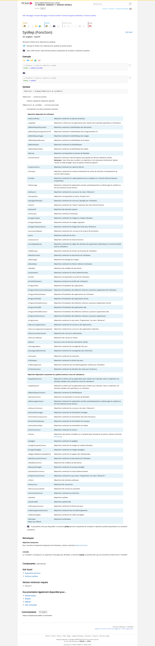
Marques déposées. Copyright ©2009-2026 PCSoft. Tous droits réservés (78, 639)
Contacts (95, 636)
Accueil (104, 9)
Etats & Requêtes (31, 605)
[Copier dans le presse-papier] (130, 65)
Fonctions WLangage (40, 16)
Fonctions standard (54, 16)
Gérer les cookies (104, 636)
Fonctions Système (90, 16)
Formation (88, 636)
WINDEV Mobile (30, 596)
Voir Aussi (128, 32)
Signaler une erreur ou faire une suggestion (108, 629)
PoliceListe (57, 437)
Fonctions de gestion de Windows (72, 16)
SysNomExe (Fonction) (32, 573)
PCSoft (47, 636)
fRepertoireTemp (81, 545)
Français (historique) (122, 9)
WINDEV (28, 599)
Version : (37, 8)
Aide (24, 16)
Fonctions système (31, 576)
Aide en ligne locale (127, 629)
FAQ (64, 636)
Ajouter (44, 612)
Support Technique (77, 636)
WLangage (29, 16)
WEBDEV (28, 602)
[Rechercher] (129, 4)
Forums (59, 636)
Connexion (111, 9)
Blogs (68, 636)
